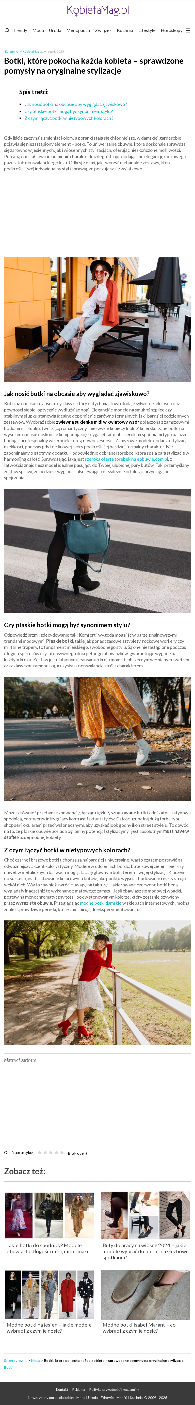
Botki (8, 1367)
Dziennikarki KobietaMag (22, 51)
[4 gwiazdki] (56, 1152)
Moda (38, 30)
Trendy (20, 30)
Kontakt (62, 1389)
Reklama (78, 1389)
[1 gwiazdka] (39, 1152)
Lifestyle (147, 30)
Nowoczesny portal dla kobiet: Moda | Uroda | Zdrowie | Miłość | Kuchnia (85, 1397)
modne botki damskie (101, 903)
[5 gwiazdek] (61, 1152)
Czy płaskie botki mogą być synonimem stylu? (68, 111)
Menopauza (78, 30)
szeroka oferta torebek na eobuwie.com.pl (126, 459)
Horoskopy (172, 30)
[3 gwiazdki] (50, 1152)
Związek (103, 30)
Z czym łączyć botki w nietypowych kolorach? (68, 118)
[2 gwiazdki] (45, 1152)
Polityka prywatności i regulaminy (114, 1389)
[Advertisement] (97, 212)
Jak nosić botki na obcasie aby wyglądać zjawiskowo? (75, 104)
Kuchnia (125, 30)
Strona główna (15, 1360)
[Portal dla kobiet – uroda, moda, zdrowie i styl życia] (97, 11)
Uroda (55, 30)
